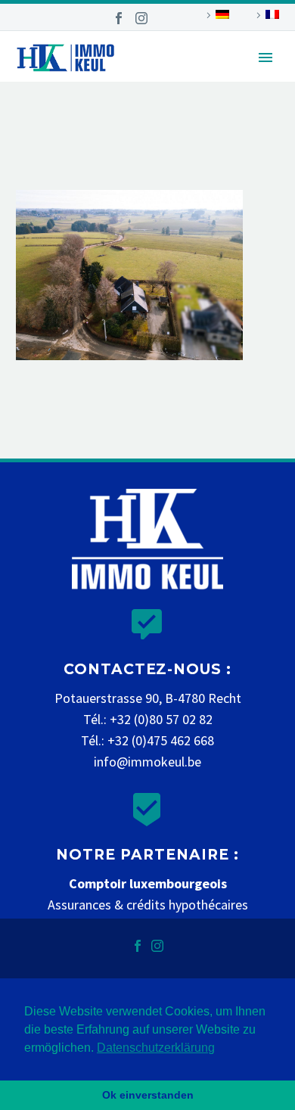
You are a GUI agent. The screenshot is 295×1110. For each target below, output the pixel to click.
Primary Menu (265, 57)
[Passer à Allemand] (215, 15)
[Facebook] (118, 18)
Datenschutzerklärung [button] (156, 1047)
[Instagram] (141, 18)
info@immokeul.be (147, 761)
